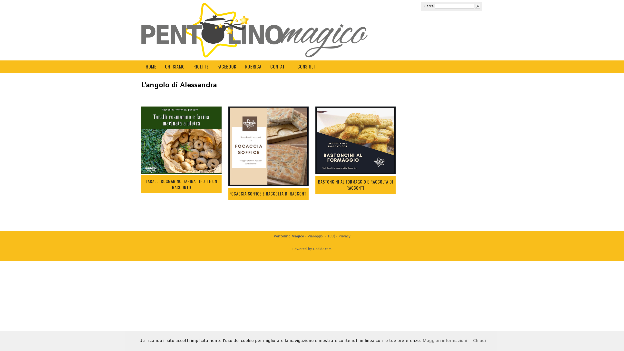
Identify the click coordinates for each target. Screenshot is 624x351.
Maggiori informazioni (445, 341)
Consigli (306, 66)
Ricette (201, 66)
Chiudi (479, 341)
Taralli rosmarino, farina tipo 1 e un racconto (181, 184)
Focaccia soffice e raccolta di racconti (269, 194)
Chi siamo (175, 66)
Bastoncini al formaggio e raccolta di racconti (355, 185)
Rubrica (253, 66)
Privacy (345, 236)
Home (151, 66)
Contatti (279, 66)
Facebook (226, 66)
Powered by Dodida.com (312, 249)
